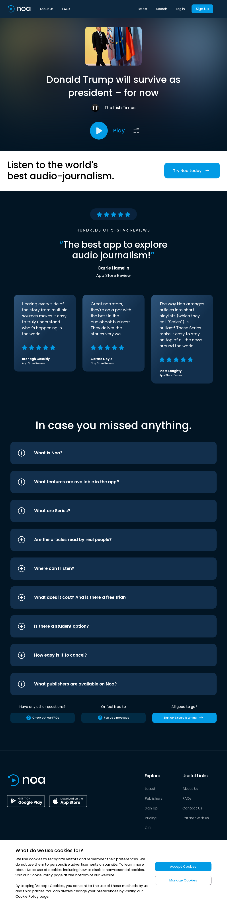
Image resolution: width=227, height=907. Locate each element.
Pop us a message (116, 717)
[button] (105, 453)
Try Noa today (187, 170)
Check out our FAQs (45, 717)
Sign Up (202, 8)
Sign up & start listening (180, 717)
